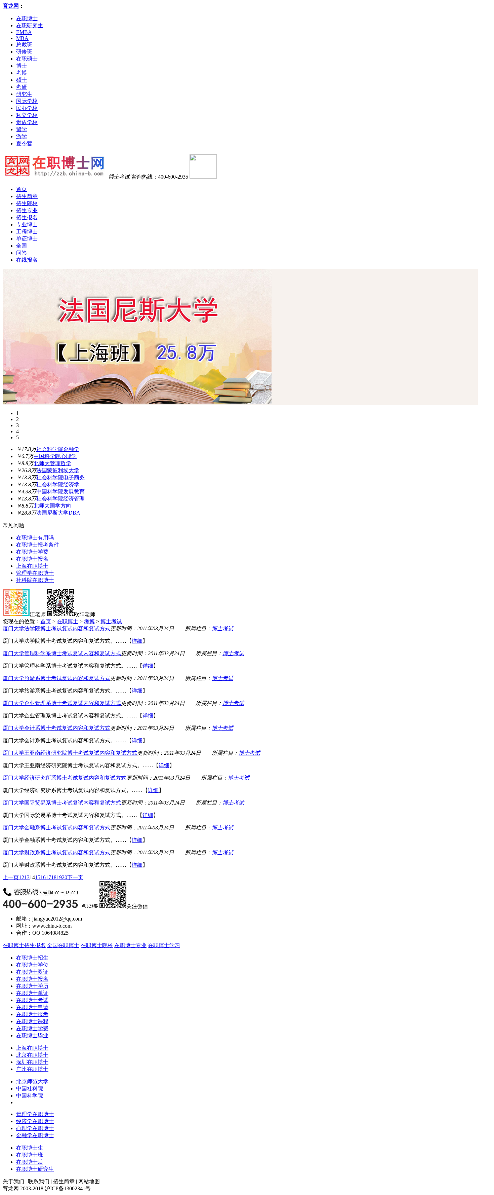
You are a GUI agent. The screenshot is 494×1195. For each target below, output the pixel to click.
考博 (21, 73)
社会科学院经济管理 (60, 498)
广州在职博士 (32, 1069)
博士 (21, 66)
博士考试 (111, 621)
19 (59, 877)
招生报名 (27, 217)
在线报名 (27, 260)
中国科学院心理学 (55, 456)
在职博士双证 (32, 972)
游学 (21, 136)
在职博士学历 (32, 986)
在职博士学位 (32, 965)
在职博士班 (29, 1155)
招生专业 (27, 210)
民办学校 (27, 108)
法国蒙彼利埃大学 (57, 470)
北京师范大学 (32, 1081)
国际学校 (27, 101)
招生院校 (27, 203)
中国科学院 (29, 1095)
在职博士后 (29, 1162)
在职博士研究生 (35, 1169)
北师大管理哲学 (52, 463)
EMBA (24, 32)
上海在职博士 (32, 566)
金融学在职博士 (35, 1135)
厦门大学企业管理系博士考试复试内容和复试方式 (62, 703)
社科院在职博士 (35, 580)
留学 (21, 129)
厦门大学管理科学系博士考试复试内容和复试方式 (62, 653)
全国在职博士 (63, 945)
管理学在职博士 (35, 573)
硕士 (21, 80)
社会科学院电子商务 (60, 477)
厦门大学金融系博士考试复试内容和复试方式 (56, 827)
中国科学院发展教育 (60, 491)
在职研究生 (29, 25)
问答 (21, 253)
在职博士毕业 (32, 1035)
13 (27, 877)
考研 (21, 87)
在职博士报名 (32, 559)
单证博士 (27, 238)
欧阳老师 (84, 614)
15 (37, 877)
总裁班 (24, 44)
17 (48, 877)
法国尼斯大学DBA (58, 513)
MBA (22, 38)
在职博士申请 (32, 1007)
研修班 (24, 51)
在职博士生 (29, 1148)
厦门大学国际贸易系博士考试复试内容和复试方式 (62, 803)
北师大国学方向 (52, 506)
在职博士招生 (32, 958)
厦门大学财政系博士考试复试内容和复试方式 (56, 852)
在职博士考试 (32, 1000)
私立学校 (27, 115)
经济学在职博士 (35, 1121)
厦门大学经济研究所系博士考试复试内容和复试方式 (64, 778)
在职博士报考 (32, 1014)
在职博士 (27, 18)
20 (64, 877)
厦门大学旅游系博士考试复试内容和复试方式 (56, 678)
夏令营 (24, 143)
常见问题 (13, 525)
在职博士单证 (32, 993)
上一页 (11, 877)
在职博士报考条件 (37, 545)
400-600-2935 (173, 177)
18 (53, 877)
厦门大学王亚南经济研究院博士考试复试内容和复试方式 (70, 753)
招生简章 (27, 196)
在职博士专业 (130, 945)
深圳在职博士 (32, 1062)
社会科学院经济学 (57, 484)
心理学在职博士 (35, 1128)
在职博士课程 (32, 1021)
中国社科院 (29, 1088)
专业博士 (27, 224)
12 (21, 877)
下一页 (75, 877)
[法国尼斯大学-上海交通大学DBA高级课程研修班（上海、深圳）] (137, 402)
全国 (21, 246)
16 (43, 877)
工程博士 (27, 231)
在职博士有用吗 (35, 537)
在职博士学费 (32, 552)
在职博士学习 (164, 945)
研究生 (24, 94)
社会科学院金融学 (57, 449)
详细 (137, 641)
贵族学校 (27, 122)
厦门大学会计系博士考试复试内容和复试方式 (56, 728)
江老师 (38, 614)
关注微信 (137, 906)
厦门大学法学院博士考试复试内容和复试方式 (56, 628)
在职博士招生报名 (24, 945)
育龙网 (11, 6)
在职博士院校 (97, 945)
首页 (21, 189)
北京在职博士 (32, 1055)
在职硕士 (27, 59)
